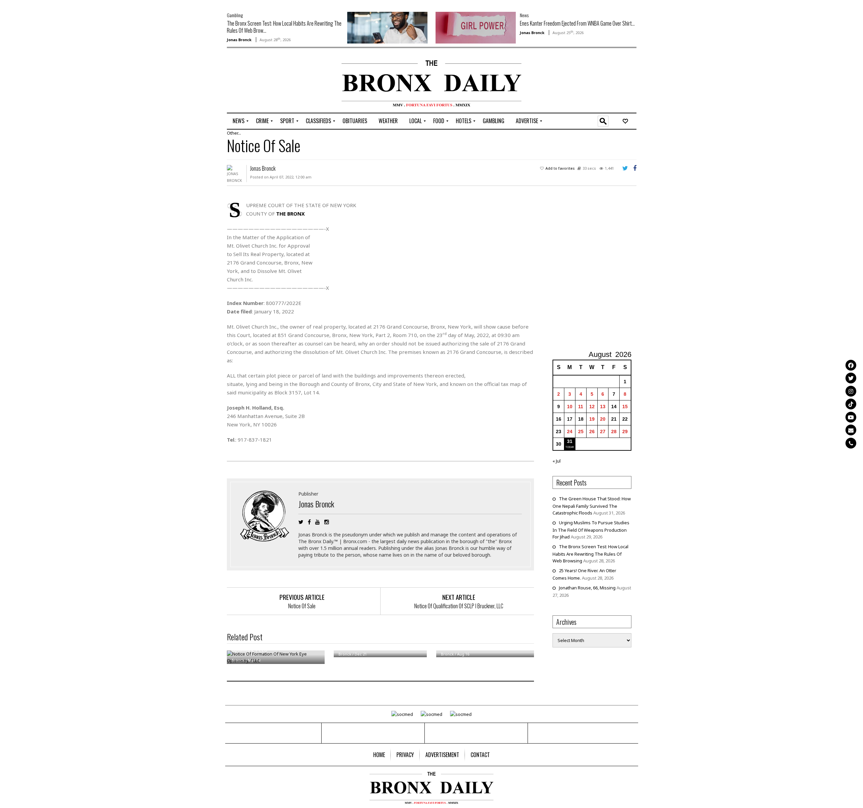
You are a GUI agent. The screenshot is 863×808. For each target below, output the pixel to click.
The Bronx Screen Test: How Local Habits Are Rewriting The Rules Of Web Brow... (284, 26)
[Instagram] (850, 391)
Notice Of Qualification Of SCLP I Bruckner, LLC (458, 606)
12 (592, 406)
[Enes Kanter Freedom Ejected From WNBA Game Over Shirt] (476, 27)
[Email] (850, 430)
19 (592, 419)
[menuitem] (238, 121)
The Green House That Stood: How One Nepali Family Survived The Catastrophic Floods (592, 506)
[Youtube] (850, 417)
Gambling (235, 15)
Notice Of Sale (302, 606)
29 (625, 431)
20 (602, 419)
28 (614, 431)
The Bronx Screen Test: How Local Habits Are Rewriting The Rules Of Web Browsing (590, 554)
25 (581, 431)
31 (569, 441)
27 (602, 431)
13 (602, 406)
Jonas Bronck (239, 39)
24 (569, 431)
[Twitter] (850, 378)
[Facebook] (850, 365)
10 (569, 406)
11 (580, 406)
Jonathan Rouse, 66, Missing (587, 588)
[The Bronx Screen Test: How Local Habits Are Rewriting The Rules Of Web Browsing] (387, 27)
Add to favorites (560, 168)
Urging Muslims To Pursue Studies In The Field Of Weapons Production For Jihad (591, 530)
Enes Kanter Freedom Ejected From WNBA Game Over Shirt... (577, 23)
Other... (234, 133)
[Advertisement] (266, 81)
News (524, 15)
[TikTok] (850, 404)
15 (625, 406)
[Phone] (850, 443)
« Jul (557, 461)
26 (592, 431)
